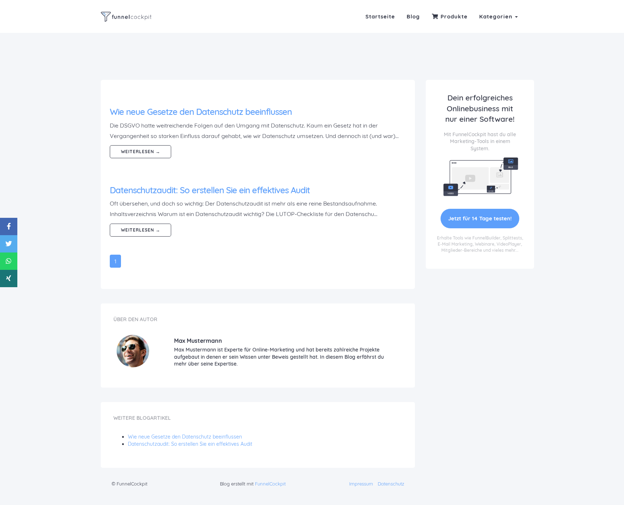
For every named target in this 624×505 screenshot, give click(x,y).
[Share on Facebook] (8, 226)
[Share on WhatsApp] (8, 261)
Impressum (361, 484)
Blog (413, 16)
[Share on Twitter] (8, 243)
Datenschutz (391, 484)
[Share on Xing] (8, 278)
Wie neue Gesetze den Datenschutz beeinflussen (201, 111)
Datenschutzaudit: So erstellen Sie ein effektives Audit (210, 190)
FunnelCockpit (270, 484)
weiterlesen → (140, 151)
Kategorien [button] (496, 16)
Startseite (380, 16)
